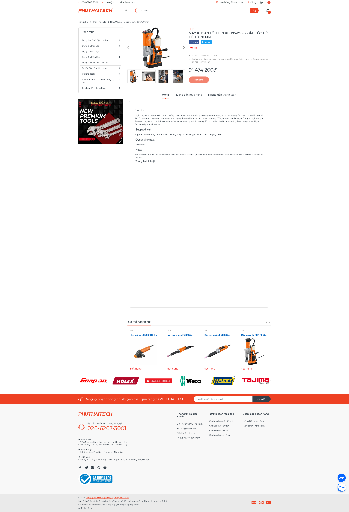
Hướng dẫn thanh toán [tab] (222, 94)
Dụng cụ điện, (236, 59)
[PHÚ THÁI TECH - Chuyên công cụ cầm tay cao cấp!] (95, 10)
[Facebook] (79, 467)
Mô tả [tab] (165, 94)
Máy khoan (204, 62)
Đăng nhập (256, 2)
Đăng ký (261, 399)
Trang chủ (83, 22)
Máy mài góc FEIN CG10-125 (144, 335)
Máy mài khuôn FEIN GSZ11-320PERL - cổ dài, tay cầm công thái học (181, 335)
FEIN (192, 29)
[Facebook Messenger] (342, 478)
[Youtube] (104, 467)
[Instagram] (92, 467)
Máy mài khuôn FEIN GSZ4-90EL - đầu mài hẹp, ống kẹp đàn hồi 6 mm (217, 335)
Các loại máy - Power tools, (217, 59)
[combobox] (197, 10)
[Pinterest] (98, 467)
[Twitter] (86, 467)
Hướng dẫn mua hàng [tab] (188, 94)
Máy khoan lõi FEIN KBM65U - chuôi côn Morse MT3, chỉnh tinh (254, 335)
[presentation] (266, 322)
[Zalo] (342, 487)
